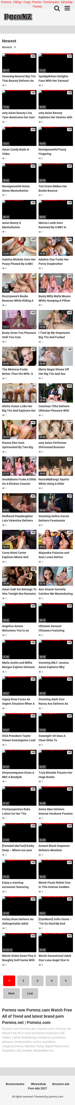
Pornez (37, 6)
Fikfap (17, 2)
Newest (7, 47)
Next (11, 993)
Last (30, 993)
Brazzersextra (15, 1084)
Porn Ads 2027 (37, 1088)
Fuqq (27, 2)
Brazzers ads (60, 1084)
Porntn (36, 2)
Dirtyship (66, 2)
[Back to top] (67, 1096)
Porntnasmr (51, 2)
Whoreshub (38, 1084)
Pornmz (6, 2)
